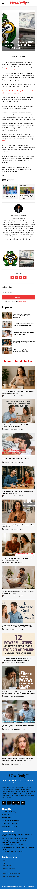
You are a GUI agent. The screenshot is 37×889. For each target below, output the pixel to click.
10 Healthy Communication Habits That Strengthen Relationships (23, 324)
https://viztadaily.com (19, 218)
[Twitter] (16, 277)
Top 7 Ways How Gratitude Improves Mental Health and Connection (22, 315)
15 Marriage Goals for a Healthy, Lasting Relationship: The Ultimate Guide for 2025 (17, 626)
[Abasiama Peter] (18, 208)
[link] (10, 193)
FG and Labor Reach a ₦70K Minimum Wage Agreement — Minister (9, 196)
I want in (17, 297)
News (18, 38)
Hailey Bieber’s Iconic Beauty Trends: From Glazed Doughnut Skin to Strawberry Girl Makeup (17, 760)
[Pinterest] (20, 277)
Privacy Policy (22, 301)
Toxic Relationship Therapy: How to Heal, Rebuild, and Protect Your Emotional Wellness (18, 692)
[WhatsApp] (24, 277)
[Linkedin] (13, 803)
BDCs (4, 141)
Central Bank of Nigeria (9, 69)
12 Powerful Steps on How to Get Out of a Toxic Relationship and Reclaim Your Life (17, 659)
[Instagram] (9, 803)
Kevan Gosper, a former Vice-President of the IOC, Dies (27, 197)
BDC (8, 180)
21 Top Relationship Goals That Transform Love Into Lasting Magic (17, 559)
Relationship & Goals (8, 844)
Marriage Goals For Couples (10, 838)
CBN (12, 180)
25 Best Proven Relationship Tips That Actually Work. (23, 333)
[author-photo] (3, 396)
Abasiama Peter (20, 54)
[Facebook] (12, 277)
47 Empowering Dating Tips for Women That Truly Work (22, 350)
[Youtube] (23, 803)
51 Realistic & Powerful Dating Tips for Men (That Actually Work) (24, 342)
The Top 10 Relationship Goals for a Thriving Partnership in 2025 (18, 592)
